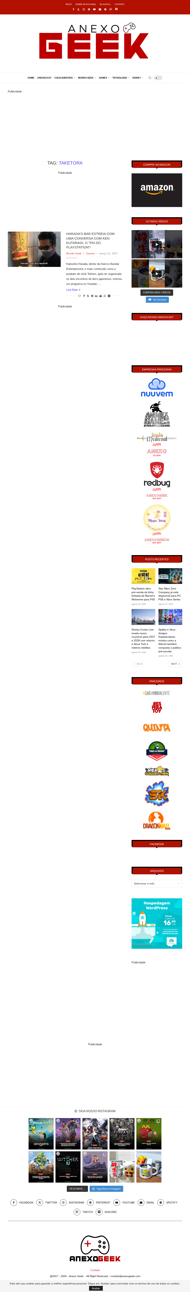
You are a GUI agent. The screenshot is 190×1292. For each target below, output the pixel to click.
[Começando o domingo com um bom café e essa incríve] (122, 1167)
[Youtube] (94, 9)
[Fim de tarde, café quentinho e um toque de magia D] (148, 1167)
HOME (31, 78)
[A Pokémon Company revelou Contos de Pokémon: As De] (41, 1133)
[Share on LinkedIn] (96, 295)
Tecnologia (119, 78)
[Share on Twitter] (88, 295)
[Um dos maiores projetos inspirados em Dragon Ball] (41, 1167)
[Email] (100, 9)
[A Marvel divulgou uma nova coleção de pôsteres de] (122, 1133)
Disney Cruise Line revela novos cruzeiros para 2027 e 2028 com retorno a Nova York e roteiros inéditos (143, 638)
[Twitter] (78, 9)
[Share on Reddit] (100, 295)
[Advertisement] (95, 120)
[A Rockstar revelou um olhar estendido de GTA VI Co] (68, 1133)
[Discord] (116, 9)
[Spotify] (105, 9)
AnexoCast (44, 78)
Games (103, 78)
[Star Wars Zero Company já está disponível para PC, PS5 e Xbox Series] (170, 576)
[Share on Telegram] (109, 295)
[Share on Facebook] (84, 295)
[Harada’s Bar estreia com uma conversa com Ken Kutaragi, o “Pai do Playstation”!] (34, 249)
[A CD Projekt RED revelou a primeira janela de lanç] (68, 1167)
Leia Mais (72, 289)
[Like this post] (79, 295)
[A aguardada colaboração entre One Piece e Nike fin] (94, 1167)
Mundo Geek (86, 78)
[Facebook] (73, 9)
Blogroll (105, 4)
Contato (120, 4)
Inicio (68, 4)
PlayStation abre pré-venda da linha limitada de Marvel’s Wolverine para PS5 (143, 594)
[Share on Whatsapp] (105, 295)
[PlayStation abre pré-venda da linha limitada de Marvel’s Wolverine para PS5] (143, 576)
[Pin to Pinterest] (92, 295)
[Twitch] (110, 9)
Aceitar (96, 1288)
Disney (136, 78)
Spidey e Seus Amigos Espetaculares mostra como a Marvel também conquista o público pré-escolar (169, 640)
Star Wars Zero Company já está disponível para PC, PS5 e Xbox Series (169, 594)
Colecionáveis (63, 78)
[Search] (150, 77)
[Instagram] (84, 9)
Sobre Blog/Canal (86, 4)
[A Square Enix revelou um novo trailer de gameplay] (94, 1133)
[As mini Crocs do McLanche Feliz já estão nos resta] (148, 1133)
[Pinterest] (89, 9)
